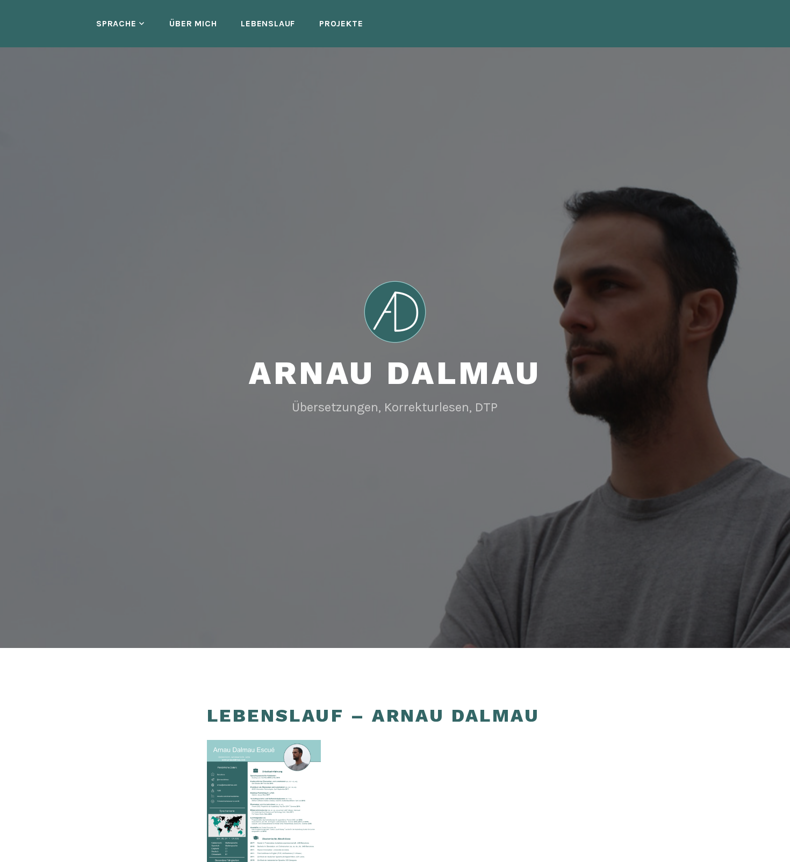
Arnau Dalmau (395, 373)
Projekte (341, 23)
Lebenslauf (268, 23)
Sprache (116, 23)
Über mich (193, 23)
